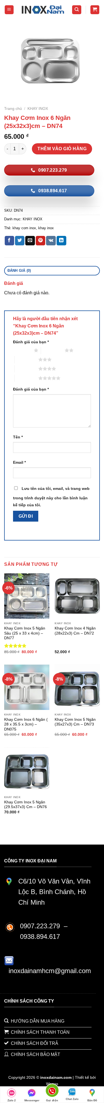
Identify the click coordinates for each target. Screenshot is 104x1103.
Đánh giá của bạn (31, 342)
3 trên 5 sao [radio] (26, 359)
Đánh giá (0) (19, 270)
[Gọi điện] (52, 1091)
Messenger (31, 1100)
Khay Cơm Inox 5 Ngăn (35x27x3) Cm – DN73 (75, 722)
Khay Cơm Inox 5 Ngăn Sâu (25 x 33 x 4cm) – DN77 (24, 633)
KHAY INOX (37, 109)
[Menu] (9, 9)
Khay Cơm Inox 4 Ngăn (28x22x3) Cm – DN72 (75, 630)
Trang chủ (13, 109)
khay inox (46, 228)
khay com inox (24, 228)
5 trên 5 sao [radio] (26, 378)
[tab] (52, 271)
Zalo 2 (11, 1100)
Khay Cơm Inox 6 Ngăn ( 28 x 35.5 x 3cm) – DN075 (26, 724)
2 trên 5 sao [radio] (53, 350)
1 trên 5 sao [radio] (22, 350)
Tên (18, 437)
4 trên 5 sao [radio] (26, 368)
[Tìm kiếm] (76, 9)
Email (19, 462)
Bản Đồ (92, 1100)
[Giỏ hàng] (95, 9)
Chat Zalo (72, 1098)
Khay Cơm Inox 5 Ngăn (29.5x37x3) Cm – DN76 (25, 804)
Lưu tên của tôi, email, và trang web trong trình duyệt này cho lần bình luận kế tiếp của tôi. (51, 496)
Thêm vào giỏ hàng (62, 148)
